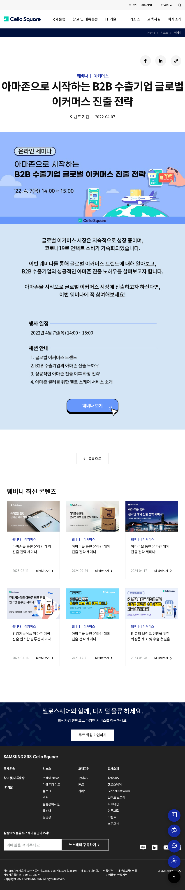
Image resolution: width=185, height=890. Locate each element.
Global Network (119, 791)
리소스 (135, 19)
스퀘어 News (51, 778)
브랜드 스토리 (116, 798)
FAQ (81, 785)
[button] (22, 19)
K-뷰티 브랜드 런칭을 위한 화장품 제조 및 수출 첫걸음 (150, 636)
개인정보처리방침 (127, 870)
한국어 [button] (165, 5)
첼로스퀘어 (115, 785)
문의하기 (84, 778)
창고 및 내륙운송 (85, 19)
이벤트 (112, 817)
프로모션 (113, 824)
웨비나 (177, 32)
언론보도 (113, 811)
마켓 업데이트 (51, 785)
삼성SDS (113, 778)
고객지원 (154, 19)
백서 (45, 798)
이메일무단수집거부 (116, 874)
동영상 (47, 817)
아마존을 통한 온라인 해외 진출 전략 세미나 (31, 549)
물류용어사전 (51, 804)
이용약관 (108, 870)
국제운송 (58, 19)
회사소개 (174, 19)
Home (151, 32)
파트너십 (113, 804)
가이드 (82, 791)
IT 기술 (110, 19)
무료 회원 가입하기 (92, 735)
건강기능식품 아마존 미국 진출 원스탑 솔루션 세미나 (31, 636)
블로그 (47, 791)
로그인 (133, 5)
